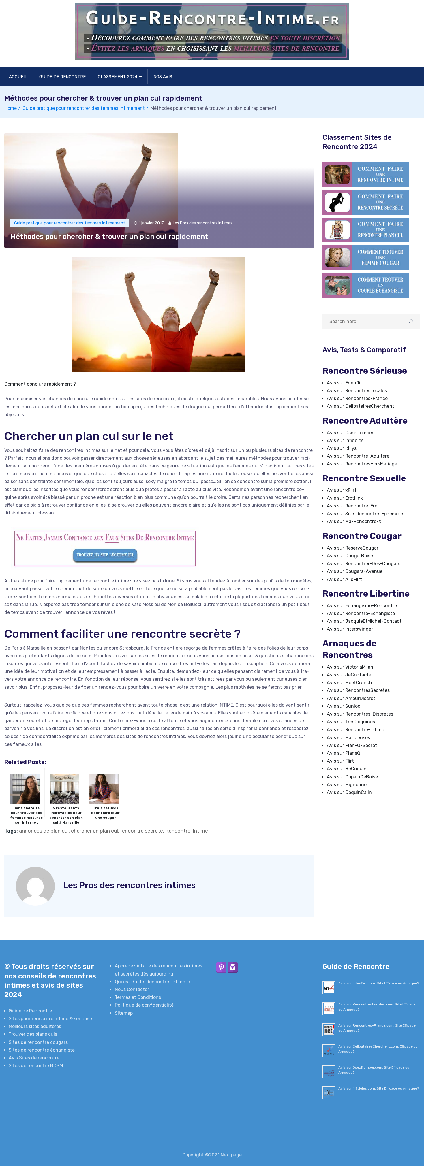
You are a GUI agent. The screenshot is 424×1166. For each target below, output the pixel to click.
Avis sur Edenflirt (345, 383)
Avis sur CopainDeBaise (352, 777)
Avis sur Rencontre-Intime (355, 729)
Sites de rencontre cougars (38, 1042)
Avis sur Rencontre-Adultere (358, 456)
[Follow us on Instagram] (233, 967)
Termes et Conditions (138, 997)
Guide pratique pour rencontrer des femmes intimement (83, 108)
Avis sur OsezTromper (350, 432)
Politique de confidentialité (144, 1005)
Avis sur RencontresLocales (357, 390)
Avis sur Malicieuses (348, 737)
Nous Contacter (132, 989)
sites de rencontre (293, 450)
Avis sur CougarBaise (350, 556)
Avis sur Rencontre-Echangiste (361, 613)
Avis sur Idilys (342, 448)
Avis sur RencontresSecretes (358, 690)
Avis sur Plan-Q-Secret (352, 745)
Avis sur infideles (345, 440)
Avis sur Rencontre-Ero (352, 506)
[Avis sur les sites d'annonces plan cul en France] (365, 229)
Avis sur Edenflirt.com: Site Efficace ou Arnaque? (378, 983)
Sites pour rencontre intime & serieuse (50, 1018)
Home (10, 108)
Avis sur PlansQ (343, 753)
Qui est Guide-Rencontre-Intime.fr (152, 981)
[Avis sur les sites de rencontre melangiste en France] (365, 285)
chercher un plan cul (94, 831)
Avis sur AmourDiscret (351, 698)
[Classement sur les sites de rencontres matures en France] (365, 257)
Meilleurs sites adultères (35, 1026)
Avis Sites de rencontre (34, 1058)
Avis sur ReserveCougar (352, 548)
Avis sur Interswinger (350, 629)
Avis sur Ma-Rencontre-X (354, 521)
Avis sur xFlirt (342, 490)
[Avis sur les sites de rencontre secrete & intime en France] (365, 202)
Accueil (18, 76)
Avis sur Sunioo (343, 706)
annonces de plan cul (44, 831)
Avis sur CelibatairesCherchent (360, 406)
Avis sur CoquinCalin (349, 792)
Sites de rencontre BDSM (36, 1065)
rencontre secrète (141, 831)
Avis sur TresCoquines (351, 721)
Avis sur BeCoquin (347, 768)
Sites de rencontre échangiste (42, 1050)
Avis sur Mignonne (347, 784)
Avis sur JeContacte (349, 675)
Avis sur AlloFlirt (344, 579)
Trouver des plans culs (33, 1034)
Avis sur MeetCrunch (349, 682)
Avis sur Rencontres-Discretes (360, 714)
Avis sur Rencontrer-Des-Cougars (363, 563)
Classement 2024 (117, 76)
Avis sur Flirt (340, 761)
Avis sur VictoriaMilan (350, 667)
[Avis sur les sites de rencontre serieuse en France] (365, 174)
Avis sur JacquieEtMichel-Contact (364, 621)
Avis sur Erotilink (345, 498)
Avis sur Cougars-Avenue (354, 571)
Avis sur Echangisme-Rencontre (362, 605)
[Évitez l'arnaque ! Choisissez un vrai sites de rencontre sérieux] (159, 548)
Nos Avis (162, 76)
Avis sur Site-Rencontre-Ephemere (365, 513)
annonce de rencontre (51, 679)
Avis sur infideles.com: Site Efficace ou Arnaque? (378, 1088)
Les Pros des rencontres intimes (202, 223)
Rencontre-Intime (186, 831)
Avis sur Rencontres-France (357, 398)
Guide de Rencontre (62, 76)
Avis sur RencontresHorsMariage (362, 464)
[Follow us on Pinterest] (221, 967)
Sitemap (124, 1013)
